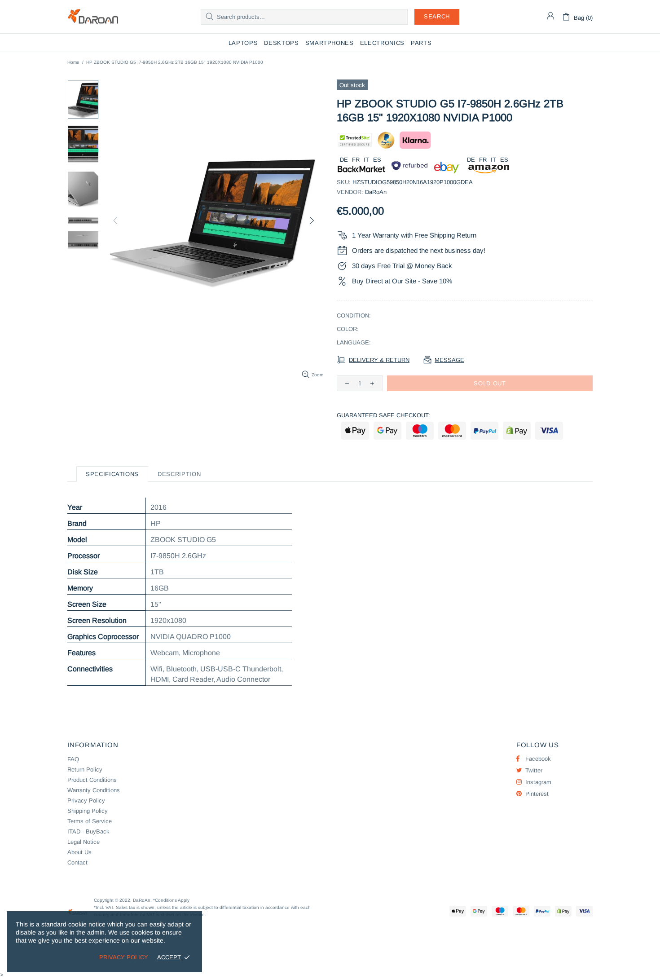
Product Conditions (92, 779)
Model (77, 539)
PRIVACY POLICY (123, 957)
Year (74, 507)
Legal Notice (83, 841)
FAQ (73, 759)
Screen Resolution (97, 620)
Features (81, 653)
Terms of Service (89, 821)
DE (344, 159)
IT (366, 159)
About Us (79, 852)
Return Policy (84, 769)
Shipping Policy (87, 810)
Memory (80, 588)
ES (377, 159)
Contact (77, 862)
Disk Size (82, 572)
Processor (83, 556)
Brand (77, 523)
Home (73, 62)
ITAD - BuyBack (88, 831)
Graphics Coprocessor (103, 636)
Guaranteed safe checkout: (383, 415)
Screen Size (86, 604)
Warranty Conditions (93, 790)
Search (437, 16)
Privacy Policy (86, 800)
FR (356, 159)
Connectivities (90, 669)
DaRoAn (93, 17)
